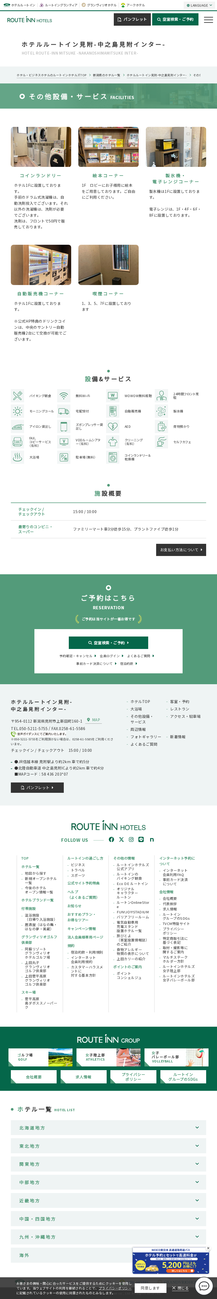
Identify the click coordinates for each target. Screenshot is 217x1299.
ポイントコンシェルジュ (129, 975)
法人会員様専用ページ (85, 937)
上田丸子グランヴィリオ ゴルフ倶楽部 (37, 966)
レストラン (179, 708)
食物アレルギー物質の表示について (133, 951)
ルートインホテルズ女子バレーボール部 (179, 978)
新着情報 (178, 736)
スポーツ (78, 875)
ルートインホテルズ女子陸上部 (179, 968)
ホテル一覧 (30, 866)
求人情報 (170, 909)
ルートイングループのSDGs (176, 916)
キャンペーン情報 (81, 928)
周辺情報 (138, 729)
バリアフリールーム (133, 917)
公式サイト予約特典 (83, 883)
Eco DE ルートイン (132, 884)
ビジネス (78, 865)
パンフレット (135, 19)
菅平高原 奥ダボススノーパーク (41, 1003)
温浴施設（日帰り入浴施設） (41, 917)
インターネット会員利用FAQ (175, 872)
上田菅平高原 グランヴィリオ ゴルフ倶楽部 (37, 980)
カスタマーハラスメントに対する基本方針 (87, 971)
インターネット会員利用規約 (83, 959)
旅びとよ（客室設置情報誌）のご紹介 (133, 940)
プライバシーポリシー (173, 931)
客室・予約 (179, 701)
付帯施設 (28, 908)
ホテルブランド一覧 (37, 899)
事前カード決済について (175, 882)
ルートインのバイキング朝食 (129, 876)
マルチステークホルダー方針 (175, 959)
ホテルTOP (140, 701)
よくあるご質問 (143, 744)
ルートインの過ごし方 (85, 858)
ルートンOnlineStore (133, 904)
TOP (25, 858)
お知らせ (74, 905)
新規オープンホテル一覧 (41, 881)
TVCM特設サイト (176, 924)
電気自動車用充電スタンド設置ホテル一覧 (129, 926)
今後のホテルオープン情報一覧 (39, 890)
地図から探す (35, 873)
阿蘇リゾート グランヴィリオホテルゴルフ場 (37, 953)
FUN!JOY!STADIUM (133, 912)
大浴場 (136, 708)
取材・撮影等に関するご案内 (175, 950)
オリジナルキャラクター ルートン (127, 893)
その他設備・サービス (141, 719)
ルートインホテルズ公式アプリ (133, 867)
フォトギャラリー (145, 736)
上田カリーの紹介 (131, 959)
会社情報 (166, 891)
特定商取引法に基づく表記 (175, 940)
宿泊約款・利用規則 (87, 952)
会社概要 (170, 898)
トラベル (78, 870)
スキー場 (28, 992)
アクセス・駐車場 (185, 716)
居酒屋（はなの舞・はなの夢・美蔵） (41, 927)
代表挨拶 (170, 904)
